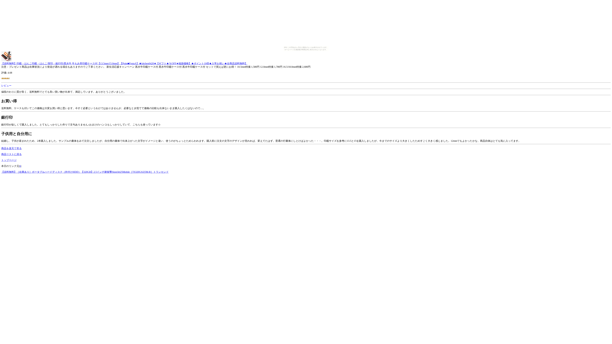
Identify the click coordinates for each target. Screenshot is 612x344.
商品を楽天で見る (11, 148)
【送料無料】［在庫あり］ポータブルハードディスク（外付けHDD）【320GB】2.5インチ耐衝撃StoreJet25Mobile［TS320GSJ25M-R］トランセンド (85, 172)
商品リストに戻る (11, 154)
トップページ (9, 160)
